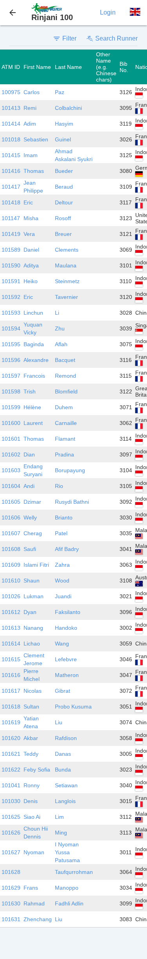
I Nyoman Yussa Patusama (67, 852)
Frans (31, 888)
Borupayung (70, 470)
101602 (11, 454)
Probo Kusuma (73, 706)
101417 (11, 187)
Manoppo (66, 888)
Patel (61, 533)
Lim (59, 817)
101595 (11, 344)
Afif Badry (67, 549)
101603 (11, 470)
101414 (11, 124)
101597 (11, 376)
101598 (11, 391)
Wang (62, 643)
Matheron (67, 675)
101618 (11, 706)
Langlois (65, 801)
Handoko (66, 628)
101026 (11, 596)
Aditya (31, 265)
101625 (11, 817)
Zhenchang (38, 919)
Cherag (33, 533)
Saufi (30, 549)
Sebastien (36, 139)
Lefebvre (66, 659)
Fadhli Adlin (69, 903)
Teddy (31, 754)
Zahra (62, 565)
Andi (29, 486)
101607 (11, 533)
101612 (11, 612)
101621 (11, 754)
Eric (28, 202)
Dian (29, 454)
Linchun (33, 313)
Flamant (65, 439)
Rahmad (34, 903)
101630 (11, 903)
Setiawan (66, 785)
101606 (11, 517)
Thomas (34, 171)
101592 (11, 297)
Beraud (64, 187)
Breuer (63, 234)
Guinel (63, 139)
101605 (11, 502)
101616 (11, 675)
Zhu (60, 328)
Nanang (33, 628)
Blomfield (66, 391)
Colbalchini (68, 108)
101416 (11, 171)
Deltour (64, 202)
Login (108, 12)
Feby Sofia (37, 769)
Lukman (34, 596)
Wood (62, 580)
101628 (11, 872)
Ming (61, 832)
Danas (63, 754)
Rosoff (63, 218)
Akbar (31, 738)
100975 (11, 92)
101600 (11, 423)
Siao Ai (32, 817)
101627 (11, 852)
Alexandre (36, 360)
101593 (11, 313)
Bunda (63, 769)
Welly (30, 517)
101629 (11, 888)
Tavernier (66, 297)
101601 (11, 439)
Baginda (34, 344)
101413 (11, 108)
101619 (11, 722)
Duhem (64, 407)
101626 (11, 832)
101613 (11, 628)
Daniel (31, 250)
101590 (11, 265)
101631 (11, 919)
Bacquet (65, 360)
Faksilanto (67, 612)
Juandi (63, 596)
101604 (11, 486)
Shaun (32, 580)
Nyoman (34, 852)
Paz (59, 92)
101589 (11, 250)
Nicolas (33, 691)
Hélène (32, 407)
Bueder (64, 171)
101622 (11, 769)
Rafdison (66, 738)
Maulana (65, 265)
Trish (30, 391)
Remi (30, 108)
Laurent (33, 423)
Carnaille (66, 423)
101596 (11, 360)
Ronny (32, 785)
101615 (11, 659)
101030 (11, 801)
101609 (11, 565)
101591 (11, 281)
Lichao (32, 643)
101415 (11, 155)
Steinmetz (67, 281)
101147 (11, 218)
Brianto (64, 517)
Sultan (31, 706)
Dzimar (32, 502)
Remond (65, 376)
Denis (31, 801)
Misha (31, 218)
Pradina (64, 454)
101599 (11, 407)
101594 (11, 328)
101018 (11, 139)
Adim (30, 124)
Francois (34, 376)
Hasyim (64, 124)
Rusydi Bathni (72, 502)
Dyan (30, 612)
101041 (11, 785)
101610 (11, 580)
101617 (11, 691)
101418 (11, 202)
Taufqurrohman (74, 872)
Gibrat (62, 691)
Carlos (32, 92)
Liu (58, 722)
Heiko (31, 281)
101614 (11, 643)
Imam (31, 155)
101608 (11, 549)
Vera (29, 234)
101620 (11, 738)
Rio (59, 486)
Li (57, 313)
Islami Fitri (36, 565)
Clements (66, 250)
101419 (11, 234)
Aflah (61, 344)
